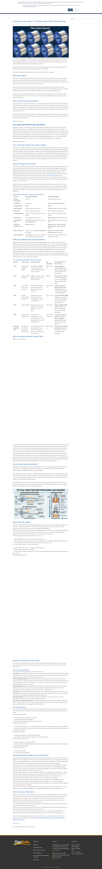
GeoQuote (35, 844)
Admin (31, 24)
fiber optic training (52, 175)
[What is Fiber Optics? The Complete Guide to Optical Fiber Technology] (41, 41)
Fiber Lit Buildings (37, 852)
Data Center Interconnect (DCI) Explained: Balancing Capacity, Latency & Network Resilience (61, 855)
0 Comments (36, 24)
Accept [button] (70, 9)
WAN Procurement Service (39, 850)
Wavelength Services (37, 847)
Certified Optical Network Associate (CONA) (45, 817)
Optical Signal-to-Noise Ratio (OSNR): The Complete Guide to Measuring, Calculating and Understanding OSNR (60, 846)
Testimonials (36, 859)
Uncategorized (25, 24)
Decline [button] (76, 9)
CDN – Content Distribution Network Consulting (41, 856)
